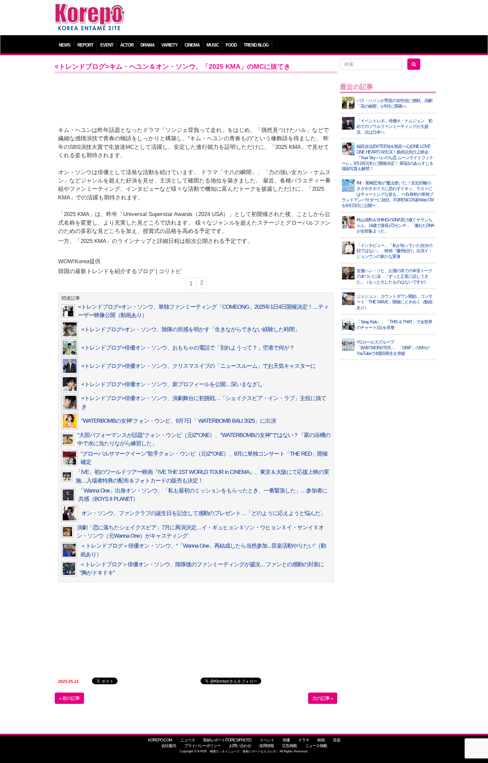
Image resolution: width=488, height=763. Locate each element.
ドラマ (303, 740)
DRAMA (147, 45)
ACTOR (126, 45)
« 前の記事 (69, 698)
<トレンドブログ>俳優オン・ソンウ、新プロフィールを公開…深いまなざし (172, 384)
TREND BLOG (256, 45)
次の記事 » (322, 698)
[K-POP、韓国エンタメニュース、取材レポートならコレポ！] (89, 10)
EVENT (106, 45)
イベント (267, 740)
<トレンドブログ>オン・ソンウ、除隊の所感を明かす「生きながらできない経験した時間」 (190, 329)
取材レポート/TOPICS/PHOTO (227, 740)
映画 (321, 740)
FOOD (231, 45)
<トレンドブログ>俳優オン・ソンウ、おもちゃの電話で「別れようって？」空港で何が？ (187, 348)
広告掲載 (289, 745)
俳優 (286, 740)
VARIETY (169, 45)
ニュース (187, 740)
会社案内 (168, 745)
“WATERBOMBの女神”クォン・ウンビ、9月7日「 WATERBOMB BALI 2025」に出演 (178, 421)
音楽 (336, 740)
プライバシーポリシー (202, 745)
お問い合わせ (240, 745)
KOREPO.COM (160, 740)
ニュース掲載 (316, 745)
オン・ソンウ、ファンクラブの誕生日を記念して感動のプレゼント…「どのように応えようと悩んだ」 (203, 513)
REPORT (85, 45)
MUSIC (212, 45)
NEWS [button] (64, 45)
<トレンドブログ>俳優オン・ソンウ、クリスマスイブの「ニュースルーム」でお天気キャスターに (198, 366)
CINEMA (192, 45)
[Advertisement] (292, 18)
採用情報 (266, 745)
